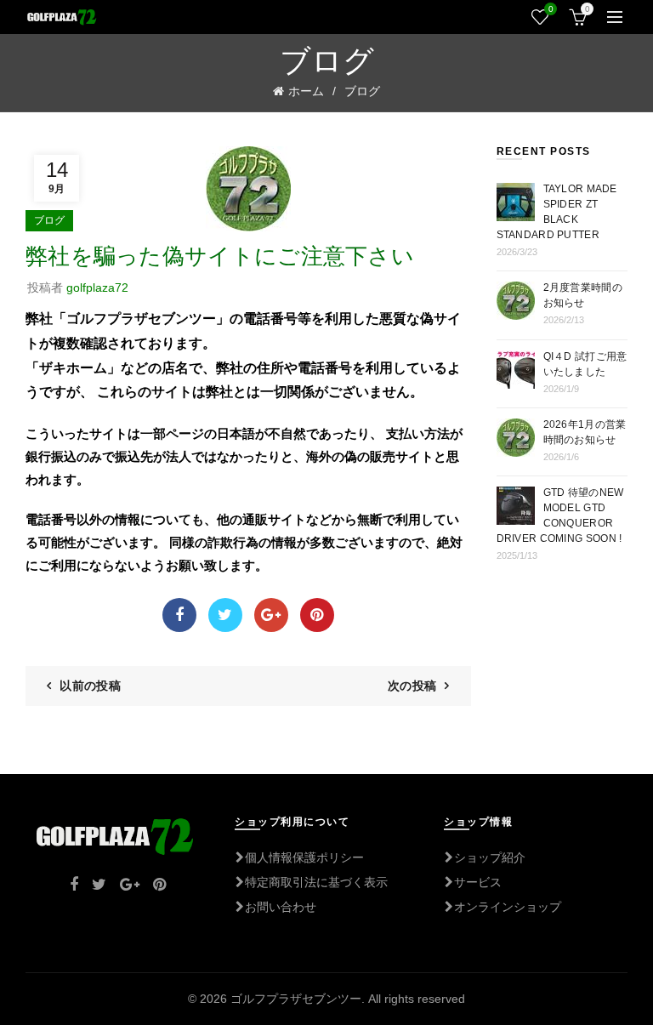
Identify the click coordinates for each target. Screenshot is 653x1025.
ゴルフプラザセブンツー (295, 998)
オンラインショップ (507, 907)
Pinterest (317, 615)
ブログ (362, 91)
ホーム (306, 91)
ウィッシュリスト (550, 9)
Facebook (179, 615)
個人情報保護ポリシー (304, 857)
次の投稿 (412, 685)
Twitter (225, 615)
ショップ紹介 (489, 857)
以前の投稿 (90, 685)
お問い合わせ (280, 907)
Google (271, 615)
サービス (478, 882)
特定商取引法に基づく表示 (316, 882)
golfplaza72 (97, 287)
